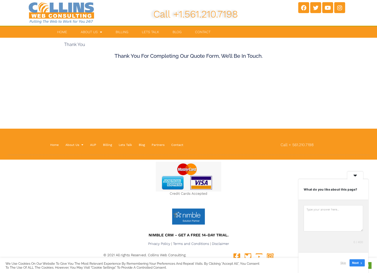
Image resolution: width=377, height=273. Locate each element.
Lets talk (150, 32)
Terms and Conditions (191, 244)
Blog (177, 32)
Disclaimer (220, 244)
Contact (203, 32)
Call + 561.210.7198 (297, 144)
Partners (158, 145)
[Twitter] (315, 7)
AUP (93, 145)
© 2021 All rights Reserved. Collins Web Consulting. (144, 255)
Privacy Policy (159, 244)
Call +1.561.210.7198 (195, 14)
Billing (122, 32)
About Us (89, 32)
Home (62, 32)
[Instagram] (339, 7)
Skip (343, 262)
